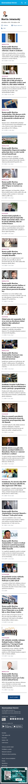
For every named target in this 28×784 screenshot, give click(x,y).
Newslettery (5, 763)
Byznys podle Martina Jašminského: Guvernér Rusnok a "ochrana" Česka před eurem (14, 513)
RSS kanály (4, 765)
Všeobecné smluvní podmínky (9, 754)
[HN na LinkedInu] (18, 719)
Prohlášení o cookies (7, 749)
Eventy (3, 760)
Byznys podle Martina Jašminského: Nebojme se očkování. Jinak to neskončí (12, 48)
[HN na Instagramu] (15, 719)
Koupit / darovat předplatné (8, 758)
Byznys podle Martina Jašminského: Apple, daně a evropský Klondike (12, 253)
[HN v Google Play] (7, 726)
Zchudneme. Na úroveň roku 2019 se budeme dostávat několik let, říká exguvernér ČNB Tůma (14, 483)
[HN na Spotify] (20, 719)
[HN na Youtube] (22, 719)
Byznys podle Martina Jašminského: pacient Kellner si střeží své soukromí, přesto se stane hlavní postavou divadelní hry (13, 287)
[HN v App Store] (17, 726)
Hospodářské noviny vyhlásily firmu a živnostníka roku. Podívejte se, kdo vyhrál (13, 578)
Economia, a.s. (11, 710)
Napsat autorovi (18, 25)
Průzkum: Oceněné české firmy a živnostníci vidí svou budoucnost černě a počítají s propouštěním (14, 386)
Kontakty (4, 733)
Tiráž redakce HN (6, 735)
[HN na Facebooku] (13, 719)
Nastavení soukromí (6, 751)
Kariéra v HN (5, 740)
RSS (5, 28)
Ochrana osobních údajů (8, 747)
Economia (4, 737)
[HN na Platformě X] (11, 719)
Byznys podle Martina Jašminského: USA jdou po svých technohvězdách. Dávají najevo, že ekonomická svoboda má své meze (13, 116)
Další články (14, 697)
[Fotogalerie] (3, 571)
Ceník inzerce (5, 742)
